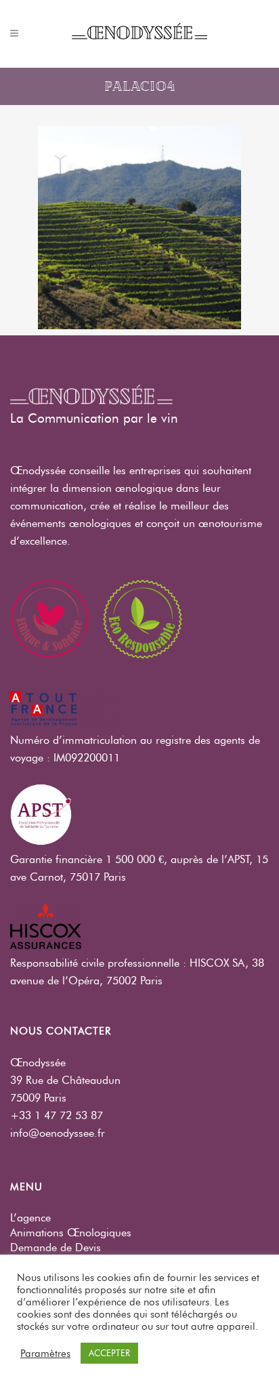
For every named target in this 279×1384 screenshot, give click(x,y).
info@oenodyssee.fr (57, 1133)
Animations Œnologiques (70, 1232)
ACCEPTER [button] (109, 1352)
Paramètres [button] (45, 1353)
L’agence (30, 1217)
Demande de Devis (55, 1247)
